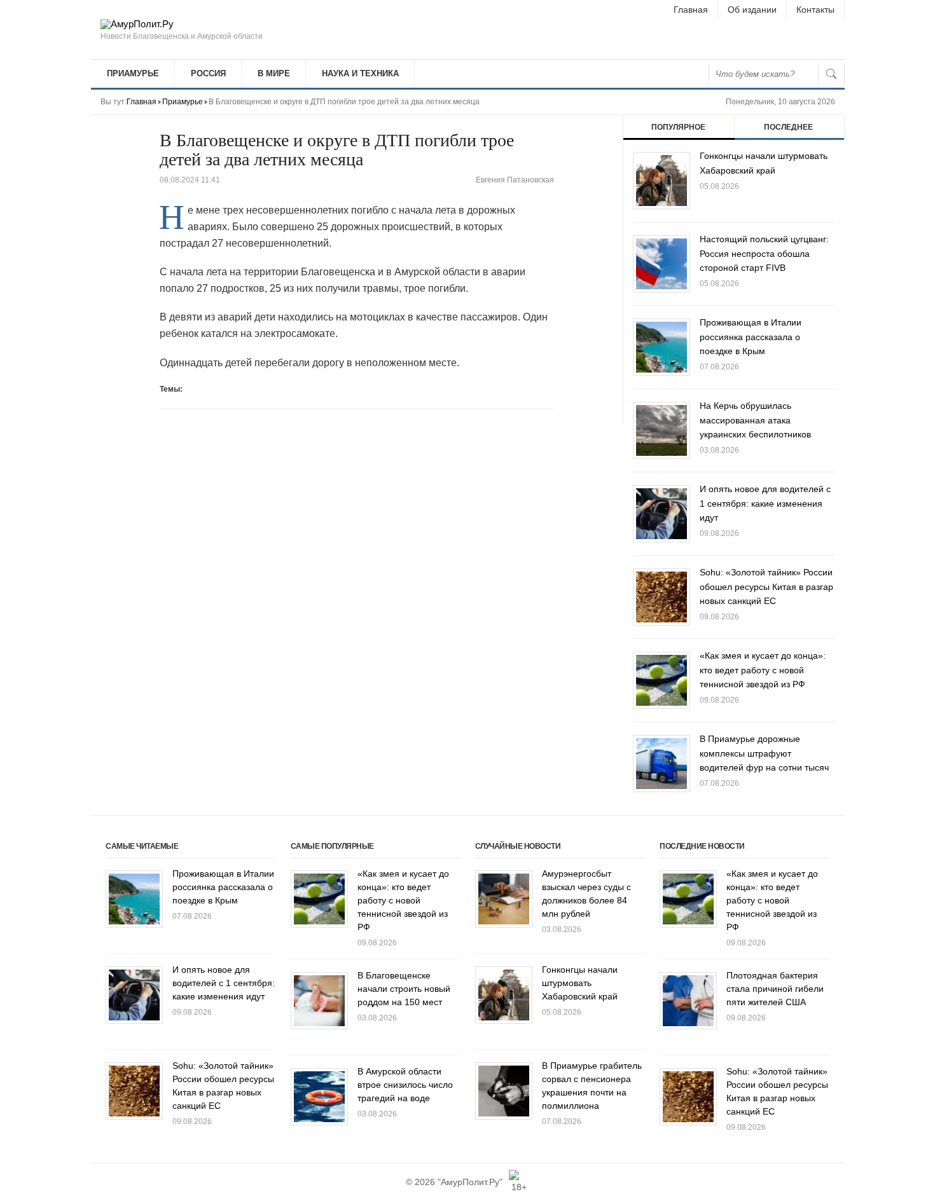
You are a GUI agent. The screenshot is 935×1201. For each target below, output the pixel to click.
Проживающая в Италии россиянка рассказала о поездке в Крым (750, 336)
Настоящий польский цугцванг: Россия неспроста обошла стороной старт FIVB (764, 253)
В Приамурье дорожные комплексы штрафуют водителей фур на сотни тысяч (764, 753)
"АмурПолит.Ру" (470, 1182)
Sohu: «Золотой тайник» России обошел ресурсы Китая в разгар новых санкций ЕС (766, 586)
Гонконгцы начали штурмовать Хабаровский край (580, 982)
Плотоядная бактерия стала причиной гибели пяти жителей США (775, 988)
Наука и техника (360, 73)
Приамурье (133, 73)
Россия (208, 73)
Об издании (752, 9)
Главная (691, 9)
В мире (274, 73)
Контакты (815, 9)
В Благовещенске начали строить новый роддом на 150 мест (403, 988)
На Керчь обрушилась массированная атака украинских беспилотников (755, 420)
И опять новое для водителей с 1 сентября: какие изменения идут (765, 503)
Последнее (788, 127)
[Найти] (831, 74)
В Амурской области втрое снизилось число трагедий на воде (405, 1084)
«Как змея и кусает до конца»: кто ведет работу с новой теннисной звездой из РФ (763, 669)
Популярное (678, 127)
